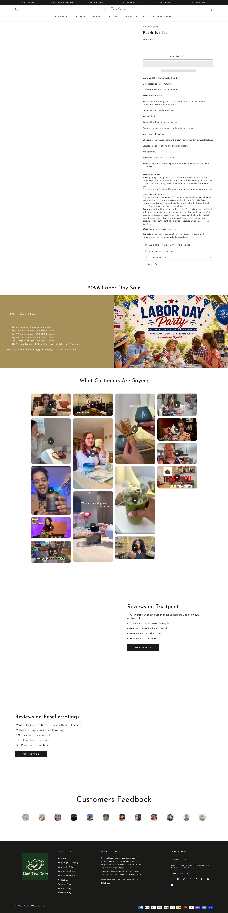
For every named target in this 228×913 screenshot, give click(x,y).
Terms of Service (66, 884)
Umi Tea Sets (25, 906)
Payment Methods (66, 871)
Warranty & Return (66, 875)
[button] (178, 64)
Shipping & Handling (68, 862)
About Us (62, 858)
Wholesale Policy (66, 867)
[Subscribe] (211, 859)
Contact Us (63, 879)
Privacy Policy (64, 892)
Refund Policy (64, 888)
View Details (143, 648)
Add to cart (178, 56)
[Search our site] (16, 9)
